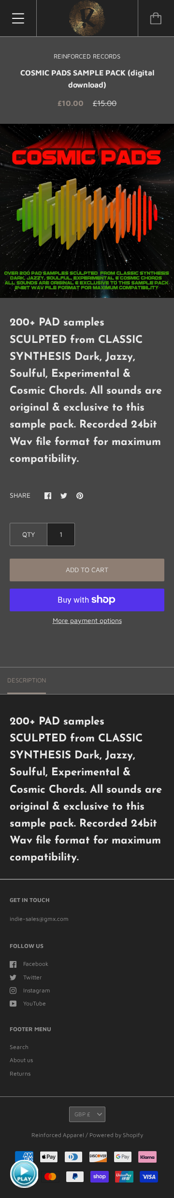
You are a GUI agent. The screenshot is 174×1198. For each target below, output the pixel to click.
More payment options (87, 620)
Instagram (36, 990)
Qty (28, 534)
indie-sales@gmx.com (39, 918)
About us (21, 1060)
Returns (20, 1073)
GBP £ (82, 1114)
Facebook (35, 963)
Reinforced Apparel (58, 1135)
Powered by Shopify (116, 1135)
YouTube (34, 1003)
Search (19, 1046)
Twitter (32, 977)
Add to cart (87, 569)
